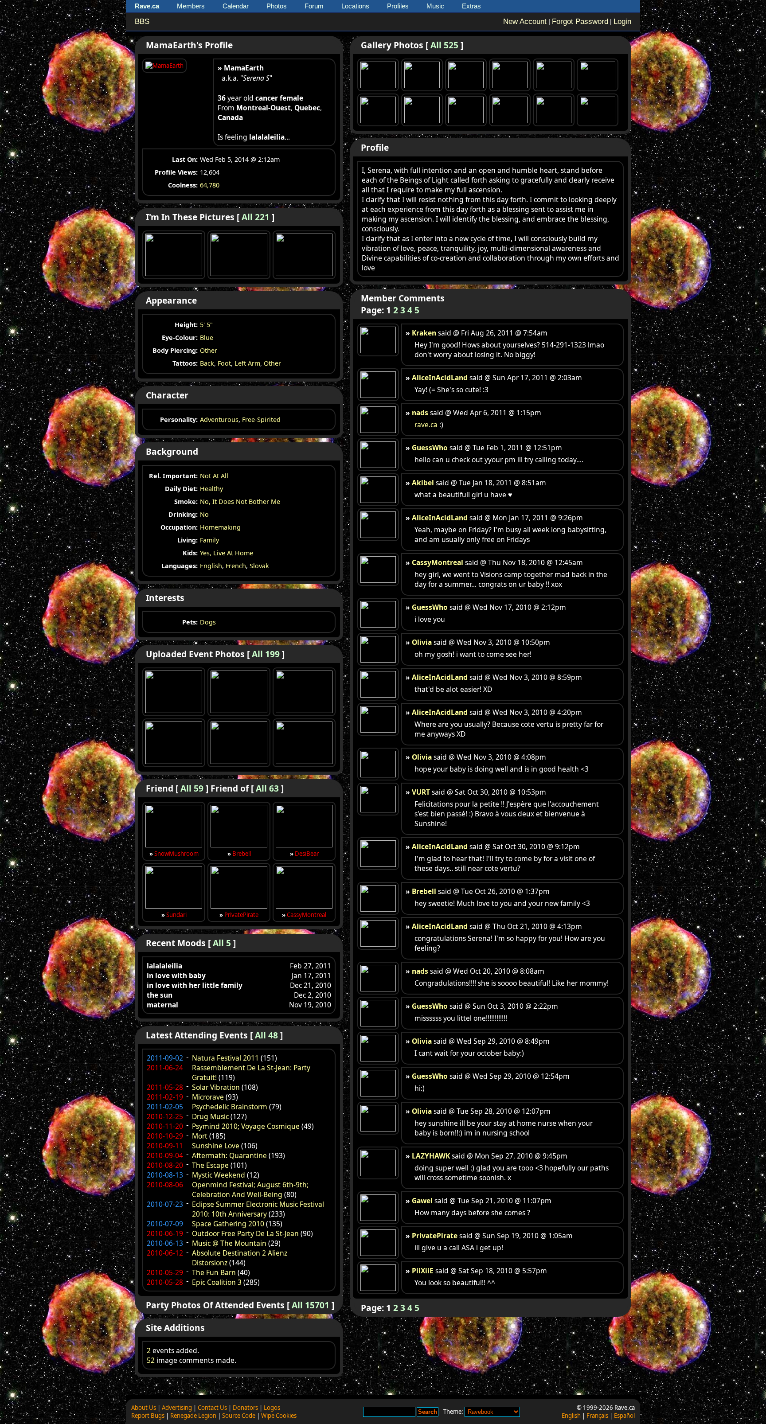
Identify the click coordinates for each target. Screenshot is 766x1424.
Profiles (398, 6)
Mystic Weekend (218, 1175)
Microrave (208, 1097)
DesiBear (307, 854)
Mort (199, 1136)
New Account (525, 21)
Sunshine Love (215, 1146)
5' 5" (206, 324)
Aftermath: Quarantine (229, 1155)
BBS (142, 21)
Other (208, 350)
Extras (471, 6)
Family (209, 540)
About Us (143, 1408)
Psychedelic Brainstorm (229, 1107)
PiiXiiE (423, 1271)
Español (624, 1416)
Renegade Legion (193, 1416)
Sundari (176, 915)
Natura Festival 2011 (225, 1058)
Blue (206, 337)
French (236, 566)
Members (191, 6)
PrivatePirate (241, 915)
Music (435, 6)
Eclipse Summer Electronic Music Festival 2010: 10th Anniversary (258, 1209)
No (204, 514)
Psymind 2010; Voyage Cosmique (246, 1126)
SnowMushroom (176, 854)
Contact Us (212, 1408)
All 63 (267, 788)
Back (207, 363)
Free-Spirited (261, 419)
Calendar (236, 6)
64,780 (209, 185)
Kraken (424, 333)
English (211, 566)
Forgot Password (580, 21)
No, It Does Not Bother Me (240, 501)
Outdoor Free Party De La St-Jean (245, 1233)
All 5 (222, 943)
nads (420, 412)
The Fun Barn (214, 1272)
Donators (245, 1408)
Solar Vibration (216, 1087)
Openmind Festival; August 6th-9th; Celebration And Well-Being (250, 1189)
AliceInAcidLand (440, 377)
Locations (355, 6)
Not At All (214, 476)
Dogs (208, 622)
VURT (421, 792)
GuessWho (430, 448)
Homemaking (220, 527)
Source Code (238, 1416)
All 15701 (310, 1305)
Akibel (423, 483)
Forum (314, 6)
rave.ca (426, 424)
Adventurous (219, 419)
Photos (276, 6)
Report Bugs (147, 1416)
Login (622, 21)
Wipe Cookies (279, 1416)
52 (151, 1360)
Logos (272, 1408)
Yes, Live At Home (226, 553)
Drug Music (210, 1116)
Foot (224, 363)
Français (597, 1416)
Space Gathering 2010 (228, 1224)
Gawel (422, 1201)
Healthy (211, 488)
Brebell (241, 854)
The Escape (210, 1165)
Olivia (422, 642)
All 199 (266, 654)
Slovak (259, 566)
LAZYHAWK (431, 1156)
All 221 (256, 217)
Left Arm (247, 363)
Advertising (177, 1408)
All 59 (191, 788)
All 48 (266, 1035)
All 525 (444, 45)
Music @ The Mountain (229, 1243)
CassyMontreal (306, 915)
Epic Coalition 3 (217, 1282)
